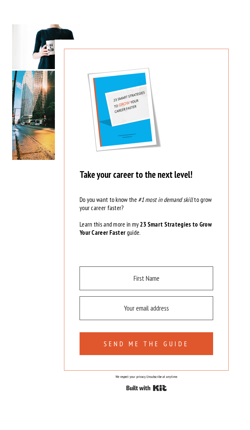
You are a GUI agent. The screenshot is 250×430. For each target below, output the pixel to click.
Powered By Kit (146, 387)
